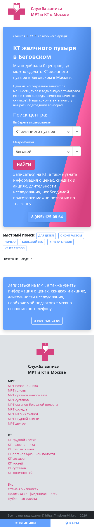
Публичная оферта (22, 499)
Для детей (46, 235)
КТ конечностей (20, 473)
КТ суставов (17, 468)
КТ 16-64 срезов (60, 242)
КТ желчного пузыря (53, 36)
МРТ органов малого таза (27, 395)
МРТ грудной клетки (23, 419)
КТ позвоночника (21, 445)
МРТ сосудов (17, 409)
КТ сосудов (16, 458)
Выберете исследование (31, 122)
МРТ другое (17, 423)
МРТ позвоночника (23, 386)
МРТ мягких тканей (23, 414)
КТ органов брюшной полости (31, 454)
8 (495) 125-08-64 (47, 216)
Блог (11, 484)
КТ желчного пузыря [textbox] (43, 131)
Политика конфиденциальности (32, 494)
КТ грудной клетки (22, 440)
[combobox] (47, 131)
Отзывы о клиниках (23, 489)
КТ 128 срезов (14, 248)
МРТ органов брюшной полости (33, 404)
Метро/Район (23, 142)
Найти (24, 164)
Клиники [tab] (27, 523)
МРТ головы (17, 390)
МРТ (11, 381)
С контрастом (71, 235)
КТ (31, 36)
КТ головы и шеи (21, 449)
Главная (19, 36)
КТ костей (15, 463)
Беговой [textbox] (43, 151)
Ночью (10, 242)
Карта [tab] (73, 523)
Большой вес (32, 242)
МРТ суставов (18, 400)
